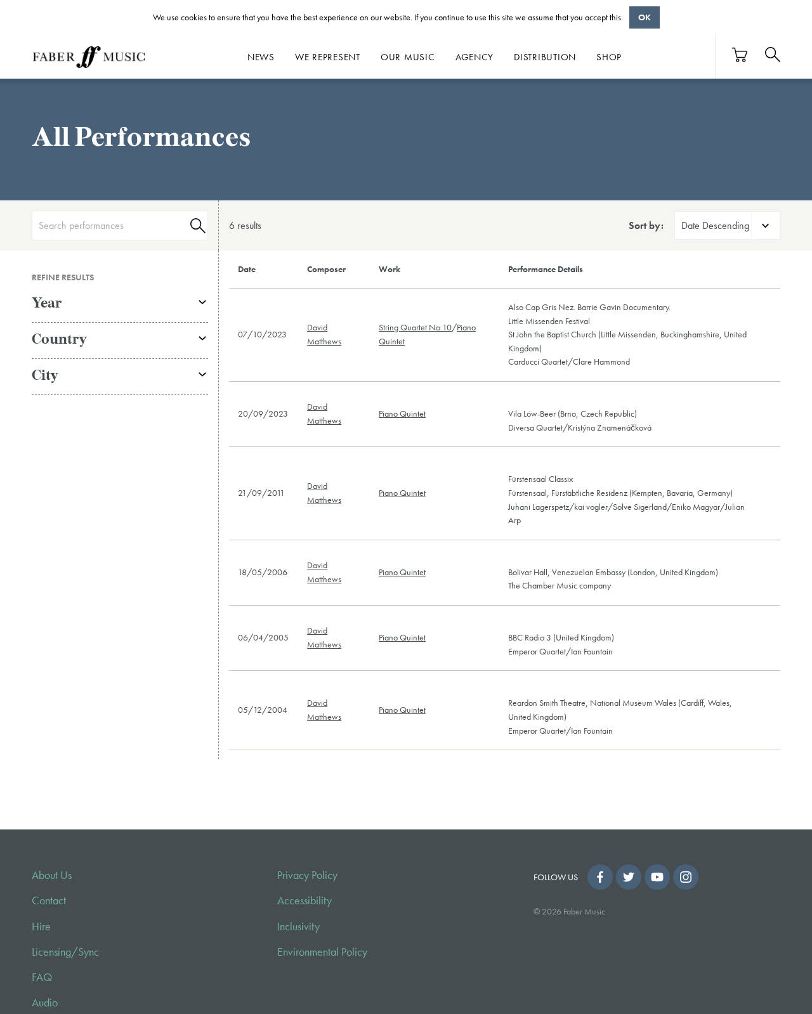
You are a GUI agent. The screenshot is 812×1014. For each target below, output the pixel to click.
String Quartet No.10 (415, 327)
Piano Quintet (402, 413)
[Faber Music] (89, 57)
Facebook (600, 877)
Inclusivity (298, 926)
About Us (52, 875)
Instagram (685, 877)
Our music (408, 57)
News (261, 57)
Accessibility (304, 900)
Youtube (657, 877)
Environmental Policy (322, 952)
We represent (327, 57)
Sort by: (646, 225)
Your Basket (740, 55)
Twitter (628, 877)
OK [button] (644, 17)
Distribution (545, 57)
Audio (45, 1003)
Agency (474, 57)
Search (196, 225)
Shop (609, 57)
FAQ (42, 977)
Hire (41, 926)
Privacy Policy (307, 875)
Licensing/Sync (65, 952)
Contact (49, 900)
